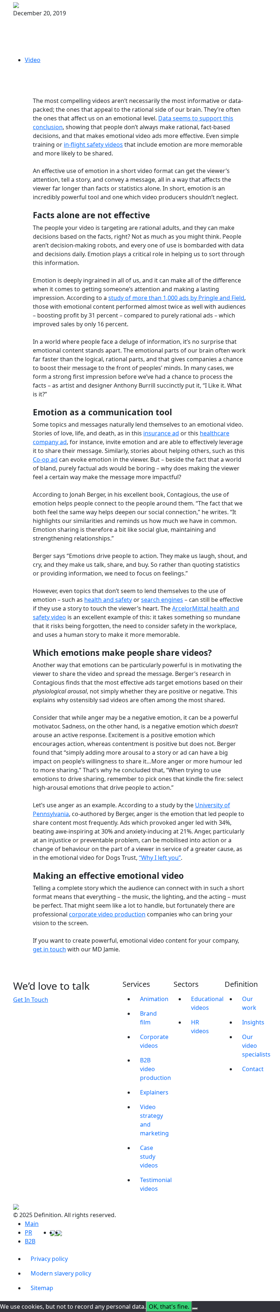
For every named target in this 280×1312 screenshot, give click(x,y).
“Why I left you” (160, 858)
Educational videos (203, 1003)
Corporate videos (152, 1041)
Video (32, 60)
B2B (30, 1241)
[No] (195, 1309)
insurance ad (161, 433)
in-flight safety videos (93, 145)
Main (32, 1224)
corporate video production (107, 914)
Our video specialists (254, 1045)
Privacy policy (49, 1259)
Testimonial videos (152, 1184)
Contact (253, 1069)
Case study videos (149, 1156)
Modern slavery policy (61, 1273)
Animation (152, 999)
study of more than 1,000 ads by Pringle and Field (176, 298)
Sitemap (42, 1288)
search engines (162, 600)
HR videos (200, 1026)
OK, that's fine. (169, 1307)
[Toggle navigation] (262, 4)
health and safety (108, 600)
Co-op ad (45, 459)
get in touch (49, 949)
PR (28, 1232)
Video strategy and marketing (152, 1120)
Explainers (152, 1092)
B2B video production (152, 1069)
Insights (253, 1022)
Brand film (148, 1017)
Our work (249, 1003)
